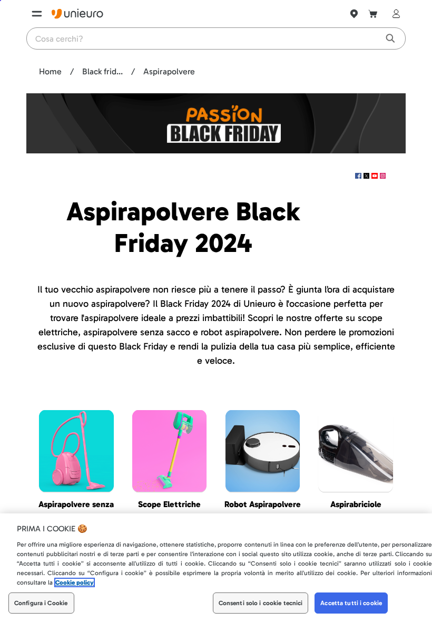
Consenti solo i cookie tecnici (261, 603)
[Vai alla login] (394, 13)
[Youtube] (375, 176)
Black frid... (102, 71)
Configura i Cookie (40, 603)
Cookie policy (74, 582)
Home (50, 71)
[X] (368, 176)
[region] (216, 567)
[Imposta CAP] (354, 13)
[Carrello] (373, 13)
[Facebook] (359, 176)
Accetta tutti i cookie (351, 603)
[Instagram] (383, 176)
